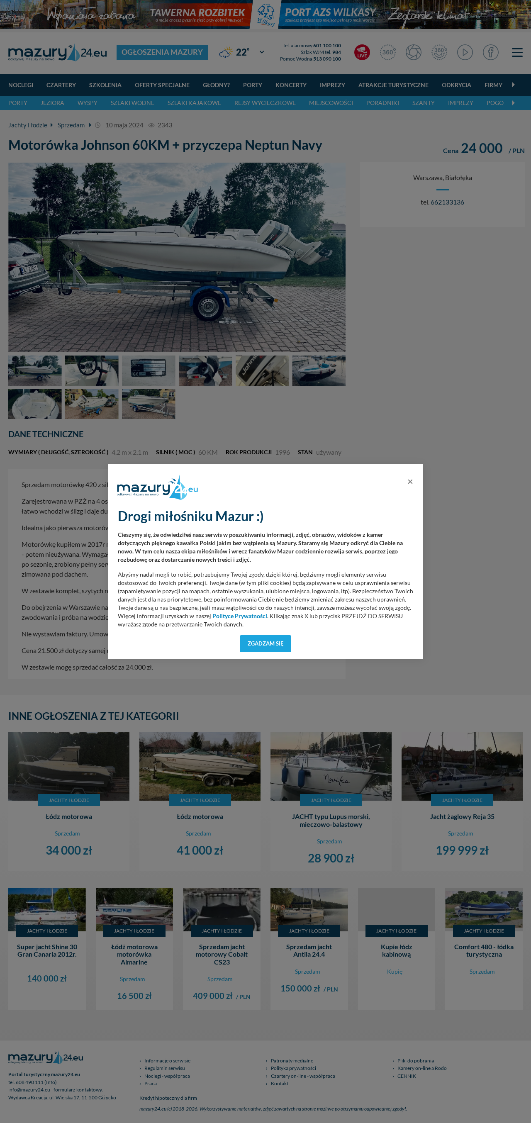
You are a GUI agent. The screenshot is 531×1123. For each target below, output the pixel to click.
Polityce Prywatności (239, 616)
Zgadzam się (266, 643)
